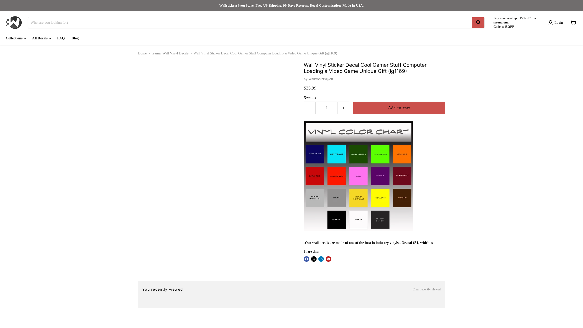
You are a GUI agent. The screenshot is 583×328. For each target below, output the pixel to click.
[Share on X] (314, 259)
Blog (75, 38)
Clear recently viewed (427, 289)
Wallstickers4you (320, 79)
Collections (14, 38)
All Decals (40, 38)
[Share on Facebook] (306, 259)
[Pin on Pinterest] (328, 259)
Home (142, 53)
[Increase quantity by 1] (343, 108)
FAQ (61, 38)
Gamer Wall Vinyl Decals (170, 53)
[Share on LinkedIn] (321, 259)
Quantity (310, 97)
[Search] (478, 22)
